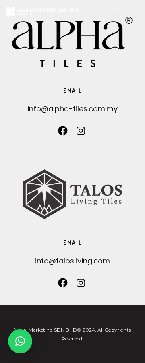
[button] (20, 341)
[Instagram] (81, 133)
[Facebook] (63, 133)
